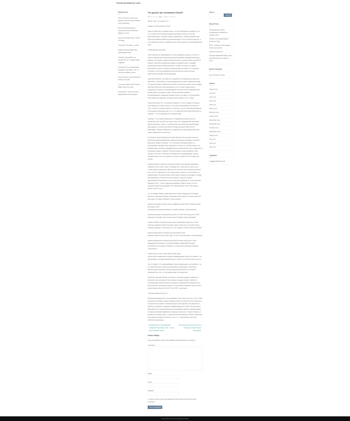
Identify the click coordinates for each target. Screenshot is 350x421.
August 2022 (213, 135)
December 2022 (214, 120)
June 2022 (212, 143)
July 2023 (212, 93)
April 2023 (212, 105)
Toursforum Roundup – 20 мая (128, 45)
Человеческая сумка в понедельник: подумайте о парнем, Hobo (218, 32)
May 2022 (212, 147)
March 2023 (213, 108)
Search (211, 12)
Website (150, 391)
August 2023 (213, 89)
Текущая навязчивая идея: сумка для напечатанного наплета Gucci (220, 58)
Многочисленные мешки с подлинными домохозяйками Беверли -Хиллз (128, 30)
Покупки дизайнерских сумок (128, 3)
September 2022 (214, 131)
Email (150, 382)
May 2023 (212, 101)
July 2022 (212, 139)
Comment (152, 345)
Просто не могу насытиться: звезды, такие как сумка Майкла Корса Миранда (129, 20)
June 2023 (212, 97)
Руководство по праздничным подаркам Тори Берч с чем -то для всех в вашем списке (128, 69)
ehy (162, 16)
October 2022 (214, 128)
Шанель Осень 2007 (216, 52)
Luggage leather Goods (217, 161)
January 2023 (213, 116)
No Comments (171, 17)
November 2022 (214, 124)
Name (150, 373)
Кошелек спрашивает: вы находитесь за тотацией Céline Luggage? (128, 59)
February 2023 (214, 112)
